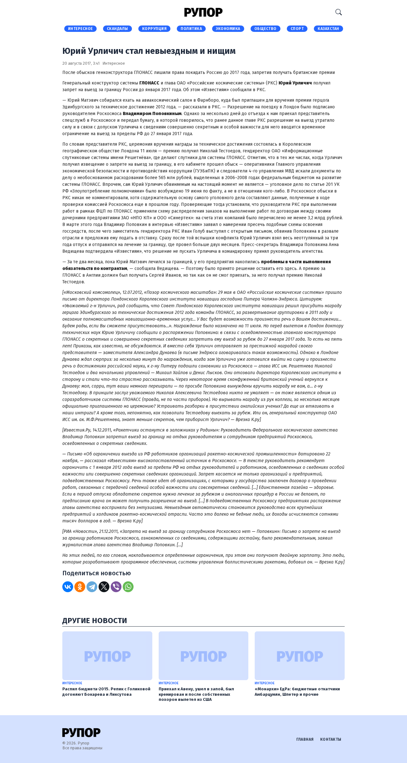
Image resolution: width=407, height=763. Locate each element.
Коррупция (154, 28)
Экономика (228, 28)
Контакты (330, 739)
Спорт (297, 28)
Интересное (80, 28)
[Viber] (116, 586)
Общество (265, 28)
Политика (191, 28)
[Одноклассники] (79, 586)
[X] (104, 586)
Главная (305, 739)
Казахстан (328, 28)
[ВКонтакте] (67, 586)
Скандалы (117, 28)
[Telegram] (91, 586)
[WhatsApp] (128, 586)
